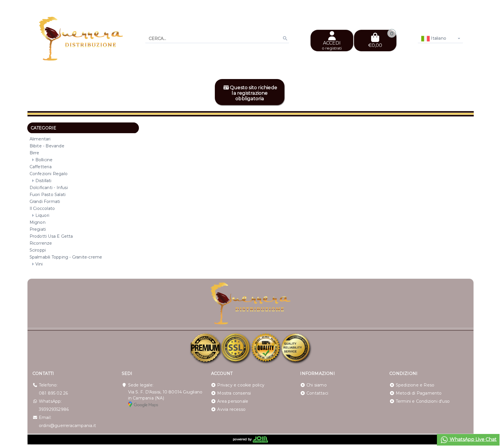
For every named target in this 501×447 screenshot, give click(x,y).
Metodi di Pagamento (419, 393)
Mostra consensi (234, 393)
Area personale (232, 401)
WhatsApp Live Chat (473, 439)
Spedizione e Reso (415, 385)
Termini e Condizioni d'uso (423, 401)
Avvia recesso (231, 409)
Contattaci (317, 393)
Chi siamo (316, 385)
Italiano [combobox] (438, 38)
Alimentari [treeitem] (40, 139)
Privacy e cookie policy (240, 385)
